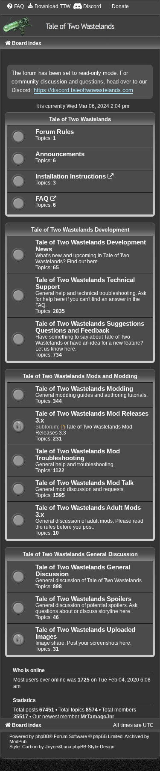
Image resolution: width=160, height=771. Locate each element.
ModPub (17, 741)
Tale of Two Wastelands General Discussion (80, 554)
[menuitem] (15, 6)
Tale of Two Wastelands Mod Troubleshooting (77, 454)
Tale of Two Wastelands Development (80, 229)
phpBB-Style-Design (93, 746)
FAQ (42, 198)
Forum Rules (54, 131)
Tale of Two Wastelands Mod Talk (84, 482)
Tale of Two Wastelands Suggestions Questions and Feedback (89, 327)
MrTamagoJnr (97, 717)
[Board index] (80, 19)
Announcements (59, 154)
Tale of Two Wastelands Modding (84, 388)
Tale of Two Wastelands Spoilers (83, 598)
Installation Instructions (71, 176)
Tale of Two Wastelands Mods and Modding (80, 376)
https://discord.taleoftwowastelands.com (83, 90)
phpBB (42, 736)
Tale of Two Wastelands (80, 119)
